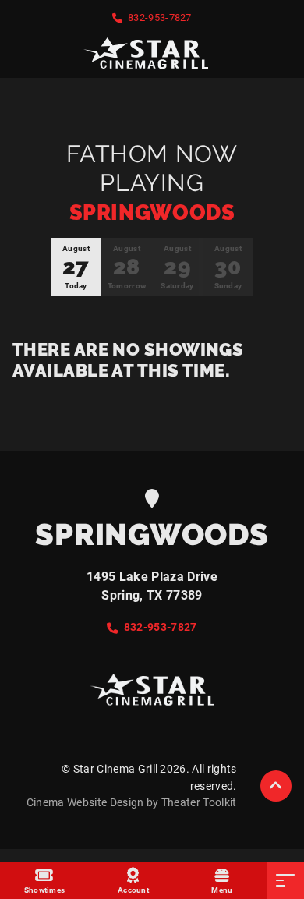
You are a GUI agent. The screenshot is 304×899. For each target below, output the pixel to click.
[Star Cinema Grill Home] (152, 53)
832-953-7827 (160, 17)
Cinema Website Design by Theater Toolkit (132, 802)
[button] (276, 786)
